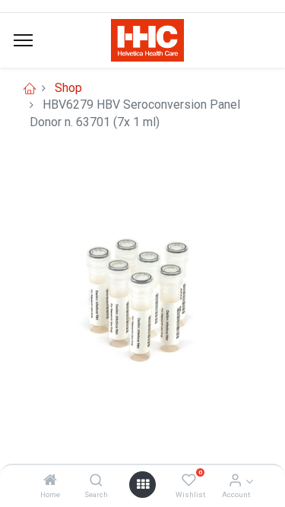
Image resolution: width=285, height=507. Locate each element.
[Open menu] (143, 484)
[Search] (96, 481)
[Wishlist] (189, 481)
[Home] (50, 481)
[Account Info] (235, 481)
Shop (68, 88)
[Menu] (23, 40)
